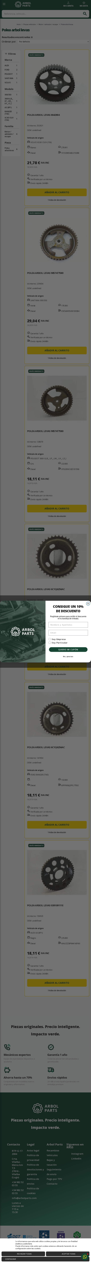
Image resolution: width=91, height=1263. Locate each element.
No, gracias (68, 656)
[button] (85, 1257)
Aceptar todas (68, 1254)
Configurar (10, 1259)
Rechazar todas (24, 1254)
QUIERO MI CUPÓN (68, 649)
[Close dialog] (88, 603)
